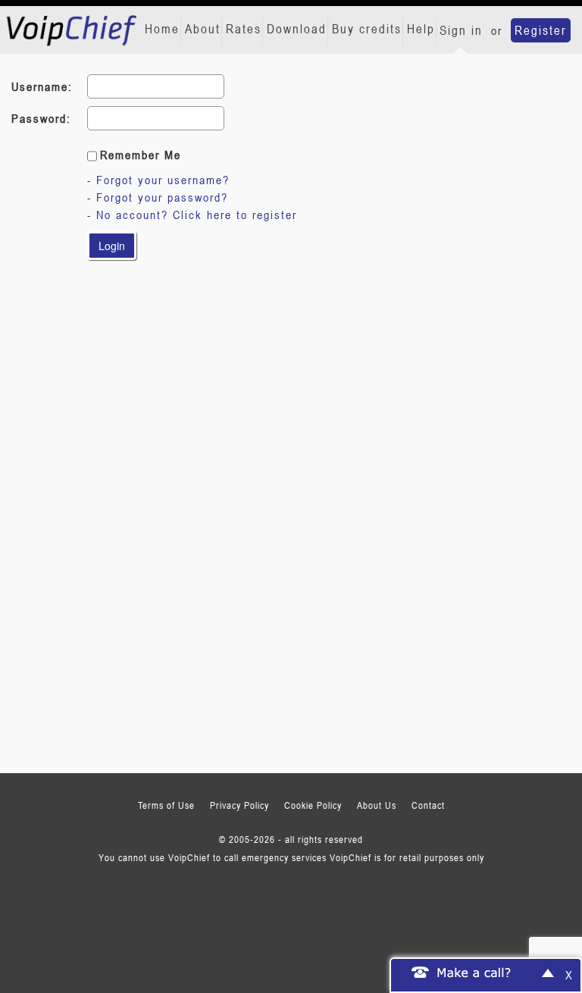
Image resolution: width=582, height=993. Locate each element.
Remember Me (140, 154)
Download (297, 28)
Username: (42, 86)
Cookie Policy (313, 805)
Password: (41, 118)
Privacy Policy (239, 805)
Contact (428, 805)
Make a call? (474, 971)
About (203, 28)
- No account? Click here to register (192, 214)
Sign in (461, 30)
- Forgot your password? (157, 197)
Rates (243, 28)
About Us (376, 805)
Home (162, 28)
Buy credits (367, 28)
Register (541, 30)
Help (421, 28)
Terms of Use (166, 805)
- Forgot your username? (158, 179)
